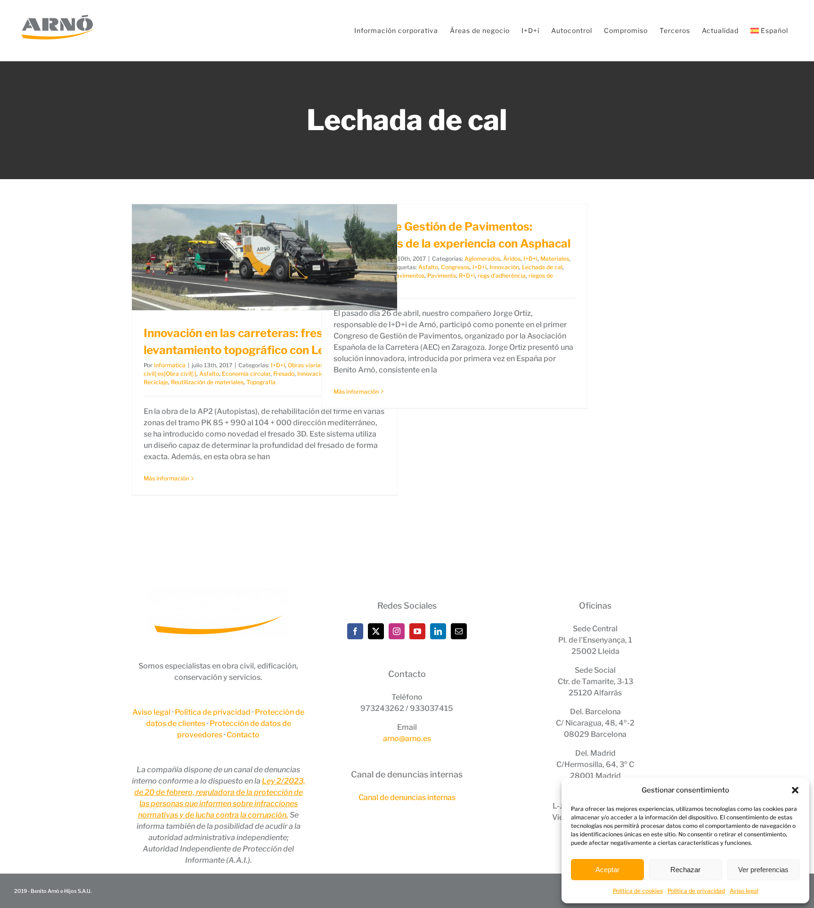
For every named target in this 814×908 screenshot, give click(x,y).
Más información (166, 478)
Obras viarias (305, 365)
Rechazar (685, 870)
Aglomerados (482, 258)
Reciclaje (156, 382)
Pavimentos (408, 275)
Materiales (554, 258)
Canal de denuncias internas (407, 797)
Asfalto (209, 373)
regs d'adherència (502, 275)
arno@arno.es (407, 738)
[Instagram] (397, 631)
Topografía (261, 382)
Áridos (512, 258)
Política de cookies (638, 890)
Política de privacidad (696, 890)
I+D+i (278, 365)
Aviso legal (744, 890)
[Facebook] (355, 631)
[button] (795, 790)
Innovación (504, 267)
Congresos (455, 267)
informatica (170, 365)
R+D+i (467, 275)
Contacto (243, 734)
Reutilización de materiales (207, 382)
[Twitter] (376, 631)
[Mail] (459, 631)
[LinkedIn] (438, 631)
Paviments (441, 275)
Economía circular (246, 373)
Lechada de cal (542, 267)
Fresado (283, 373)
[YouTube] (417, 631)
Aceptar (607, 870)
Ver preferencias (763, 870)
